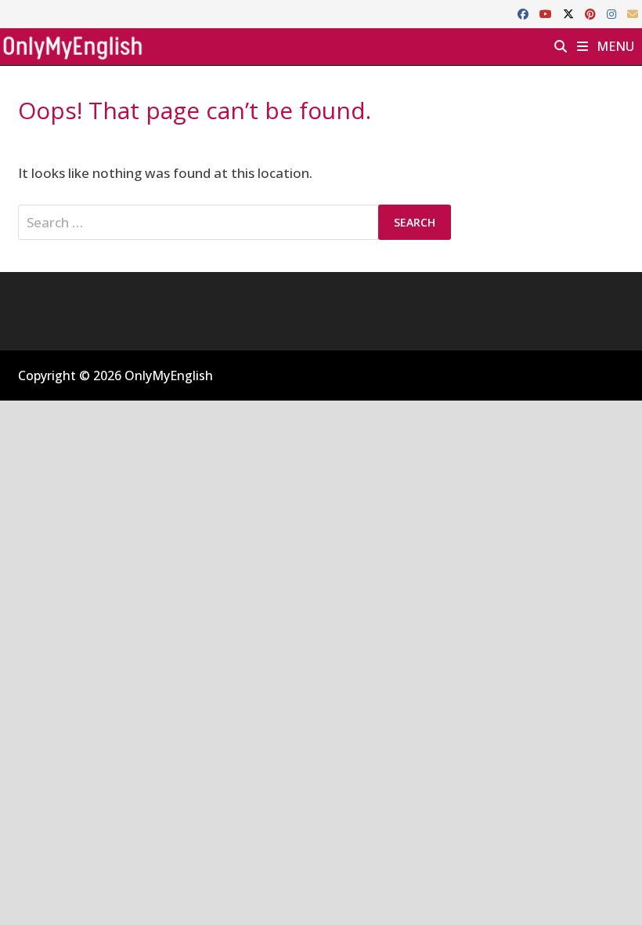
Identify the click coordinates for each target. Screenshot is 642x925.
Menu (613, 46)
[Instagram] (613, 13)
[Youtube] (547, 13)
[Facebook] (525, 13)
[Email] (632, 13)
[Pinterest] (592, 13)
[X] (570, 13)
